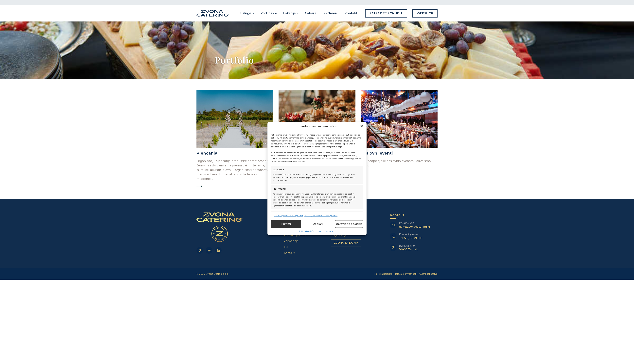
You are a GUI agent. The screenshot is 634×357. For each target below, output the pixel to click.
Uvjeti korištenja (428, 273)
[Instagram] (209, 250)
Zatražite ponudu (386, 13)
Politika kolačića (306, 231)
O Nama (330, 13)
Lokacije (289, 13)
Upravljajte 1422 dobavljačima (288, 215)
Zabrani (318, 223)
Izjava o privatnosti (325, 231)
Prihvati (286, 223)
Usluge (245, 13)
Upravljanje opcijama (349, 223)
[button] (361, 126)
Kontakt (351, 13)
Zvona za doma (346, 242)
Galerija (310, 13)
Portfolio (267, 13)
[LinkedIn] (218, 250)
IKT (286, 247)
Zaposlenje (291, 241)
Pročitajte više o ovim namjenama (320, 215)
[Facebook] (199, 250)
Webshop (425, 13)
